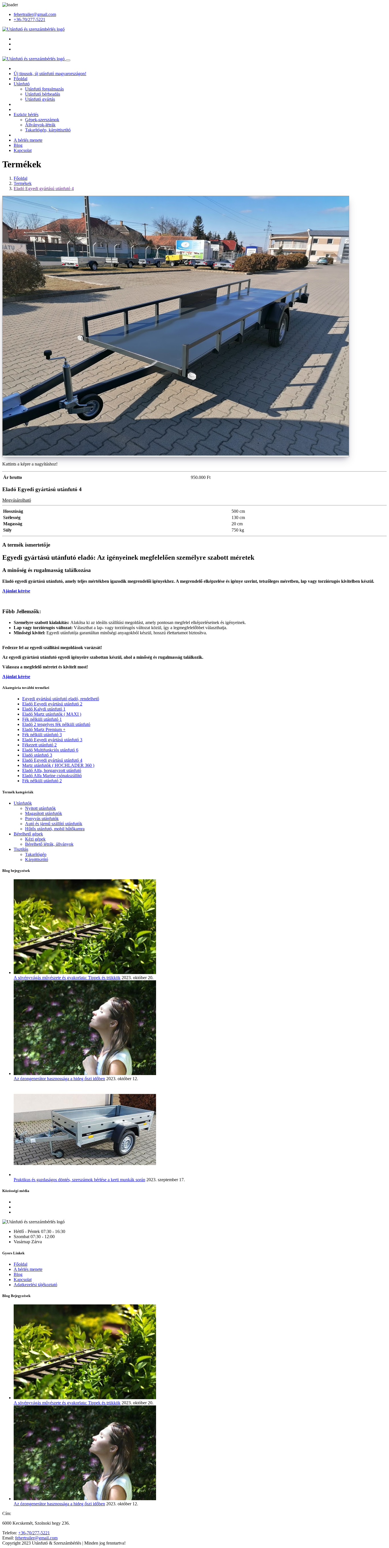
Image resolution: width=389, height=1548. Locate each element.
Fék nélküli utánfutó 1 (42, 719)
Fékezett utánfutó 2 (39, 744)
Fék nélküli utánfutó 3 (42, 734)
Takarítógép (35, 854)
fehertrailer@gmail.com (35, 14)
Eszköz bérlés (26, 114)
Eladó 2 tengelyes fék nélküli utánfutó (56, 724)
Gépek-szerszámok (42, 119)
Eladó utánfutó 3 (37, 755)
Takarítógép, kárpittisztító (48, 129)
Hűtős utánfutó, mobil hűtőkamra (55, 828)
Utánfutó (22, 83)
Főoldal (20, 78)
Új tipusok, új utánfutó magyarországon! (50, 73)
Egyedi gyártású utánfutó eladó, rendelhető (60, 698)
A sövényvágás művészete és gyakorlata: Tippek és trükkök (67, 977)
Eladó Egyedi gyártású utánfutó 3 (52, 739)
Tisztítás (21, 849)
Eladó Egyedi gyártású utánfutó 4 (44, 188)
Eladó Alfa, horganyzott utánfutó (51, 770)
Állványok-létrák (40, 124)
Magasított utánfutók (43, 813)
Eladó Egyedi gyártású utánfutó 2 (52, 703)
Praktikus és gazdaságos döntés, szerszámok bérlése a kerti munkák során (79, 1179)
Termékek (23, 183)
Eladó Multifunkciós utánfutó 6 (50, 750)
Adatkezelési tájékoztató (35, 1284)
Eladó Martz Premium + (43, 729)
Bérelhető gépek (28, 833)
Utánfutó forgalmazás (44, 89)
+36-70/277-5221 (29, 19)
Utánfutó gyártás (40, 99)
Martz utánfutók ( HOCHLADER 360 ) (58, 765)
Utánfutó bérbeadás (42, 94)
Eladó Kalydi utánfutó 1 (43, 709)
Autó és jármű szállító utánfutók (53, 823)
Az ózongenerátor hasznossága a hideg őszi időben (59, 1078)
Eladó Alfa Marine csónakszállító (52, 775)
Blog (18, 145)
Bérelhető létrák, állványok (49, 844)
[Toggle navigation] (68, 60)
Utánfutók (23, 803)
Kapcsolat (23, 150)
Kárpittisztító (36, 859)
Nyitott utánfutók (40, 808)
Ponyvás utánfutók (42, 818)
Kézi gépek (35, 839)
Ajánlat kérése (16, 590)
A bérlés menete (28, 140)
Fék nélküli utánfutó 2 (42, 780)
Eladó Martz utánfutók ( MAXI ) (51, 714)
